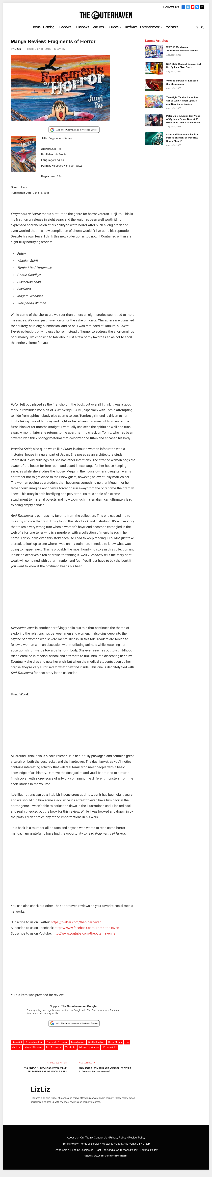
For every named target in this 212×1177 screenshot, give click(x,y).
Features (98, 27)
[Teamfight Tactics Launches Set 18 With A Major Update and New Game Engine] (154, 101)
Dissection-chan (34, 1042)
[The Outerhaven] (106, 15)
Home (35, 27)
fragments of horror (57, 1042)
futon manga (77, 1042)
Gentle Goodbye (96, 1042)
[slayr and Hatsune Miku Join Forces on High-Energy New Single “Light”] (154, 138)
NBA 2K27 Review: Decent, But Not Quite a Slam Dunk (183, 66)
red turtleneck (53, 1047)
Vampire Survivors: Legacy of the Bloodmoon (182, 82)
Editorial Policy (149, 1150)
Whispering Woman (89, 1047)
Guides (113, 27)
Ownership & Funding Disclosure (74, 1150)
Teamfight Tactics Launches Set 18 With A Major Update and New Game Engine (182, 100)
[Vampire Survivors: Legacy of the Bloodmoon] (154, 85)
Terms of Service (90, 1143)
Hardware (130, 27)
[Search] (202, 27)
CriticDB (135, 1143)
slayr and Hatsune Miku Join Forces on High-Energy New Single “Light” (182, 137)
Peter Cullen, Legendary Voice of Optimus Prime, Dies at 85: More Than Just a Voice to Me (183, 119)
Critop (146, 1143)
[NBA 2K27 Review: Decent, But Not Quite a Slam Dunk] (154, 68)
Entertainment (149, 27)
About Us (73, 1137)
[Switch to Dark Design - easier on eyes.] (197, 27)
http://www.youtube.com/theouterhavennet (84, 933)
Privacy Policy (117, 1137)
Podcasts (171, 27)
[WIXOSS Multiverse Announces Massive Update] (154, 51)
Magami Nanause (33, 1047)
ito (127, 1042)
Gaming (48, 27)
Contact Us (100, 1137)
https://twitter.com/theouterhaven (76, 922)
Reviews (65, 27)
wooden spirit (110, 1047)
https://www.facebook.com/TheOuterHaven (87, 928)
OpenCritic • (122, 1143)
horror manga (115, 1042)
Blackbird (17, 1042)
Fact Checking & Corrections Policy (116, 1150)
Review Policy (136, 1137)
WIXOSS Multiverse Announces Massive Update (182, 49)
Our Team (86, 1137)
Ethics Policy (70, 1143)
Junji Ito (16, 1047)
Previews (82, 27)
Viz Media (70, 1047)
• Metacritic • (107, 1143)
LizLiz (17, 48)
